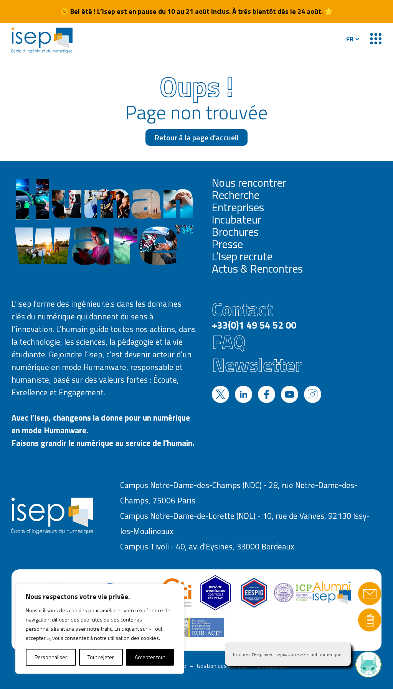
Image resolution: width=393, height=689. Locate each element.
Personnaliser (51, 657)
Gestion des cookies (221, 665)
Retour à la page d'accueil (196, 137)
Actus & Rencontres (257, 268)
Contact (254, 314)
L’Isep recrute (242, 256)
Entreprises (238, 207)
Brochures (235, 231)
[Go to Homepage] (42, 40)
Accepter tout (150, 657)
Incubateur (236, 219)
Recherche (235, 195)
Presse (227, 244)
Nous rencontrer (249, 182)
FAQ (229, 341)
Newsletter (257, 364)
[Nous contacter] (369, 593)
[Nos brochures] (369, 619)
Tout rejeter (101, 657)
